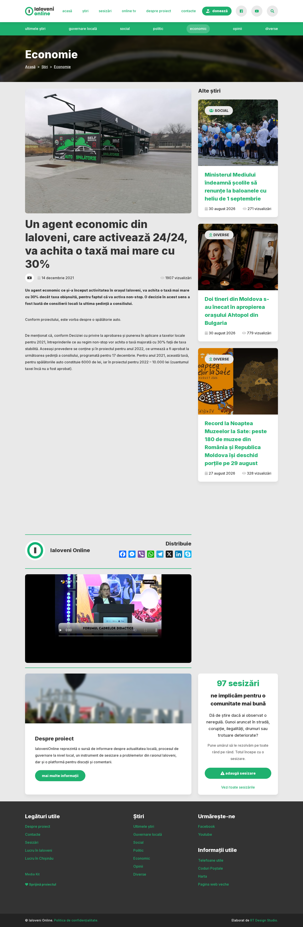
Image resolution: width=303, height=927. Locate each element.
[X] (169, 555)
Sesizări (105, 11)
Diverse (271, 28)
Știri (85, 11)
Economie (62, 66)
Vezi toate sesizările (238, 787)
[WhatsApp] (150, 555)
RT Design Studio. (264, 920)
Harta (202, 876)
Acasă (67, 11)
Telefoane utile (210, 860)
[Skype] (187, 555)
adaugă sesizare (240, 773)
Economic (198, 28)
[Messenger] (132, 555)
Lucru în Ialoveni (38, 850)
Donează (220, 11)
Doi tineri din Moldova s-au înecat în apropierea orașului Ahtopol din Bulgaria (237, 311)
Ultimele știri (35, 28)
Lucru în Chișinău (39, 858)
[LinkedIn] (178, 555)
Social (125, 28)
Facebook (206, 826)
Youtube (205, 834)
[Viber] (141, 555)
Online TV (129, 11)
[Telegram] (159, 555)
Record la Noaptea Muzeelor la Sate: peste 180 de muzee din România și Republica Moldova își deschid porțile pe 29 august (236, 443)
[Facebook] (122, 555)
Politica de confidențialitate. (76, 920)
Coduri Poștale (210, 868)
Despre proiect (158, 11)
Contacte (188, 11)
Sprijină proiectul (42, 884)
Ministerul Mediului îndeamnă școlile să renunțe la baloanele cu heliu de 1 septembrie (235, 186)
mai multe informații (60, 775)
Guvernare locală (83, 28)
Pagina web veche (213, 884)
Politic (158, 28)
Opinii (237, 28)
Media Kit (32, 874)
